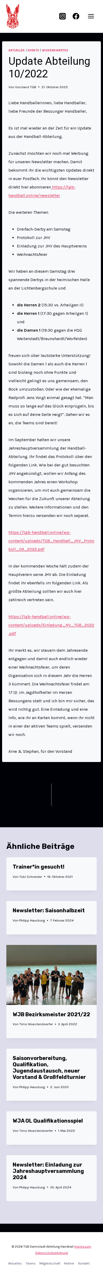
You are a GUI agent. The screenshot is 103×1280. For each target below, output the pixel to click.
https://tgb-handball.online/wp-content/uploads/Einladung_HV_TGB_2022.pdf (51, 625)
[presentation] (51, 975)
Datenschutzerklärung (51, 1253)
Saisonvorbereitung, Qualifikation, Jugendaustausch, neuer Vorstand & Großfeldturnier (49, 1067)
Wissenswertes (55, 50)
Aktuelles (16, 50)
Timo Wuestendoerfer (36, 1024)
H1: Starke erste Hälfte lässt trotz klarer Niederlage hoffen (23, 795)
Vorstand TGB (25, 87)
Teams (31, 1263)
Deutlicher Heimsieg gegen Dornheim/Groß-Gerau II (77, 795)
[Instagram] (62, 16)
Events (33, 50)
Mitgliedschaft (49, 1263)
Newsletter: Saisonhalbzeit (49, 910)
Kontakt (84, 1263)
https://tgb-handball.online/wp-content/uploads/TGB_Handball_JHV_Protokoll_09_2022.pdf (51, 541)
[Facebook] (75, 16)
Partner (69, 1263)
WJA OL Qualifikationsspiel (48, 1121)
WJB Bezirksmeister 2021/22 (51, 1014)
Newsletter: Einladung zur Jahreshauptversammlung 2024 (48, 1171)
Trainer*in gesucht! (38, 867)
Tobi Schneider (30, 877)
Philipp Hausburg (32, 920)
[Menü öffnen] (91, 16)
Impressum (82, 1246)
